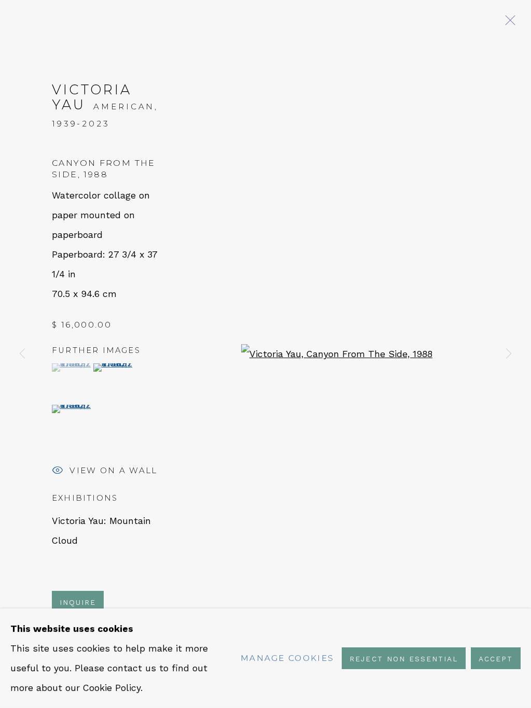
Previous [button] (22, 354)
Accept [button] (496, 659)
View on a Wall (113, 470)
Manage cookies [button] (287, 658)
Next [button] (508, 354)
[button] (71, 367)
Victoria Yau (92, 96)
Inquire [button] (78, 602)
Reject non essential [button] (403, 659)
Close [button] (507, 23)
